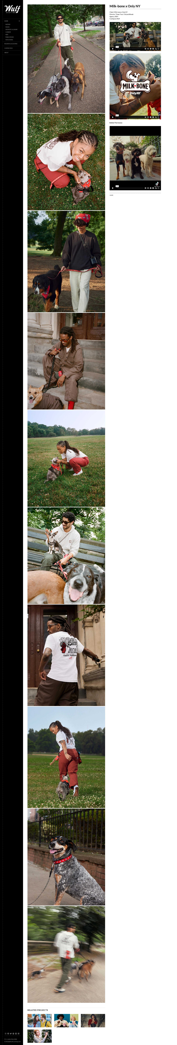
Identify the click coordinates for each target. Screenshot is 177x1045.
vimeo (16, 1033)
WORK (6, 21)
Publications (10, 37)
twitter (11, 1033)
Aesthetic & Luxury (11, 29)
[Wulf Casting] (12, 9)
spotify (13, 1033)
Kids (7, 34)
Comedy (8, 32)
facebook (8, 1033)
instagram (5, 1033)
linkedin (18, 1033)
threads (21, 1033)
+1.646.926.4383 (11, 1039)
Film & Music (9, 39)
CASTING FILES (8, 48)
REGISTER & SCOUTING (10, 44)
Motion (8, 24)
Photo (7, 27)
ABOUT (6, 52)
